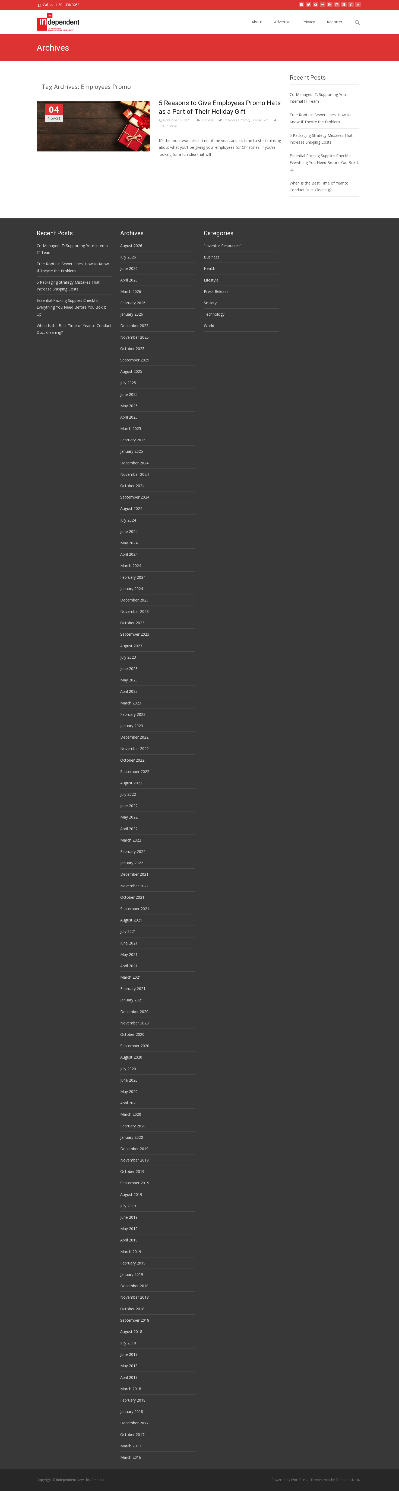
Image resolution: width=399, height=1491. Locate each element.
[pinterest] (351, 6)
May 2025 (129, 405)
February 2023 (132, 714)
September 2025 (134, 360)
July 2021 (128, 931)
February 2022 (132, 851)
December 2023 (134, 600)
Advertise (282, 21)
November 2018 (134, 1297)
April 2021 (129, 965)
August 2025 (131, 371)
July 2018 (128, 1343)
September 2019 (134, 1182)
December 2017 (134, 1422)
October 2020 (132, 1034)
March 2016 (130, 1457)
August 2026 (131, 245)
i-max (326, 1479)
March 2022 (130, 840)
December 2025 (134, 325)
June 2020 (129, 1080)
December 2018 (134, 1285)
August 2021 (131, 920)
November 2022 (134, 748)
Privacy (308, 21)
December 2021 (134, 874)
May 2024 (129, 542)
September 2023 (134, 634)
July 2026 (128, 257)
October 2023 (132, 622)
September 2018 (134, 1320)
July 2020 (128, 1068)
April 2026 (129, 280)
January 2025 (131, 451)
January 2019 (131, 1274)
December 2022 (134, 737)
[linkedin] (358, 6)
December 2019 (134, 1148)
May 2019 (129, 1228)
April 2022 (129, 828)
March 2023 (130, 703)
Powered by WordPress (290, 1479)
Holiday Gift (259, 120)
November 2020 (134, 1023)
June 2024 (129, 531)
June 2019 (129, 1217)
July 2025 (128, 382)
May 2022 (129, 817)
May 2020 (129, 1091)
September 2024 (134, 497)
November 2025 (134, 337)
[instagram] (337, 6)
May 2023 (129, 680)
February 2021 (132, 988)
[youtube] (315, 6)
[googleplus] (344, 6)
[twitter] (308, 6)
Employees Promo (236, 120)
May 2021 (129, 954)
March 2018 (130, 1388)
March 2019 (130, 1251)
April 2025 (129, 417)
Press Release (216, 291)
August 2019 (131, 1194)
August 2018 (131, 1331)
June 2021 (129, 943)
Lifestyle (211, 280)
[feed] (329, 6)
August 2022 (131, 782)
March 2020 (130, 1114)
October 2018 (132, 1308)
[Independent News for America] (53, 20)
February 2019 (132, 1263)
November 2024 (134, 474)
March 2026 (130, 291)
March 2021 (130, 977)
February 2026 (132, 302)
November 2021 (134, 885)
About (257, 21)
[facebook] (301, 6)
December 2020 (134, 1011)
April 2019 (129, 1240)
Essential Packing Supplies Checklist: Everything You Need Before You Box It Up (324, 162)
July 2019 (128, 1205)
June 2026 (129, 268)
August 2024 (131, 508)
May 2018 (129, 1365)
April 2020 (129, 1102)
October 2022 (132, 760)
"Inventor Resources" (222, 245)
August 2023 (131, 645)
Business (207, 120)
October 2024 (132, 485)
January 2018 (131, 1411)
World (209, 325)
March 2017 (130, 1445)
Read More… (171, 164)
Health (209, 268)
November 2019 (134, 1160)
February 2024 (132, 577)
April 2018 (129, 1377)
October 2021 (132, 897)
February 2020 (132, 1125)
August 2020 (131, 1057)
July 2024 (128, 520)
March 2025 (130, 428)
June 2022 (129, 805)
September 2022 (134, 771)
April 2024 (129, 554)
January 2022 (131, 862)
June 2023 (129, 668)
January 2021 (131, 999)
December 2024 (134, 462)
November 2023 (134, 611)
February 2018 (132, 1400)
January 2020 (131, 1137)
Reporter (334, 21)
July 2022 (128, 794)
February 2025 (132, 439)
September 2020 (134, 1045)
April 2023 (129, 691)
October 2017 (132, 1434)
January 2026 (131, 314)
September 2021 (134, 908)
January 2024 (131, 588)
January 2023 (131, 725)
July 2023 (128, 657)
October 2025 (132, 348)
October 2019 (132, 1171)
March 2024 (130, 565)
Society (210, 302)
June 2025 (129, 394)
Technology (214, 314)
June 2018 (129, 1354)
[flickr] (322, 6)
